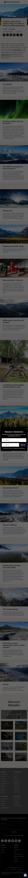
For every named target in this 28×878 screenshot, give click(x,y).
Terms (16, 448)
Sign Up (23, 445)
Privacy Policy (22, 448)
